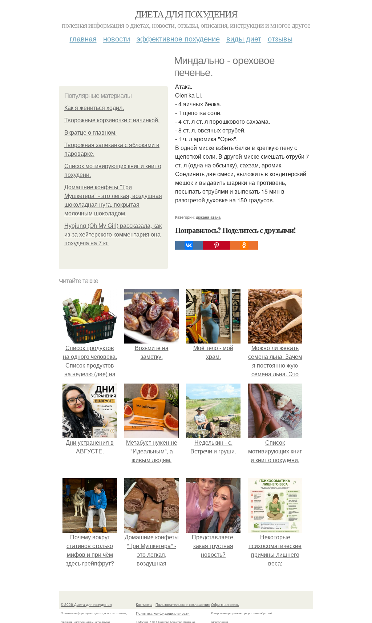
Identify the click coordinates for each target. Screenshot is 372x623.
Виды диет (243, 38)
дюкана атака (208, 217)
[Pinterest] (216, 245)
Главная (83, 38)
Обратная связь (225, 604)
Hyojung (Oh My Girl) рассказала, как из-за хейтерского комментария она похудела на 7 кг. (113, 234)
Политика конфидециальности (163, 613)
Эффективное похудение (178, 38)
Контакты (144, 604)
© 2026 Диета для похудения (86, 604)
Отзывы (280, 38)
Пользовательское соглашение (182, 604)
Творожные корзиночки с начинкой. (111, 120)
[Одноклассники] (244, 245)
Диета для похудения (186, 14)
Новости (116, 38)
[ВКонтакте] (189, 245)
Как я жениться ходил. (94, 108)
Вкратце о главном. (90, 133)
